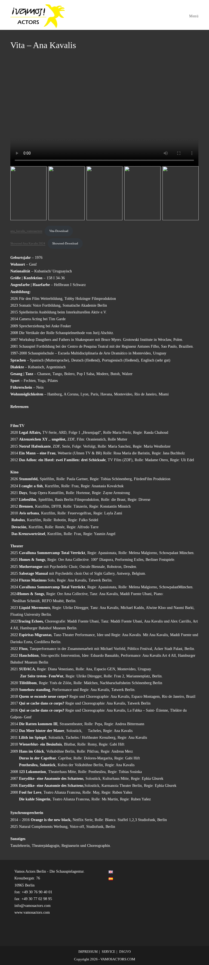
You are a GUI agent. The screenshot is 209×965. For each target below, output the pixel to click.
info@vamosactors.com (32, 906)
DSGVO (125, 952)
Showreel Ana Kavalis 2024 (27, 243)
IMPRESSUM (88, 952)
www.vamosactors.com (32, 912)
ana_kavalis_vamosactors (26, 230)
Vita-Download (58, 230)
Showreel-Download (65, 243)
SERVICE (108, 952)
